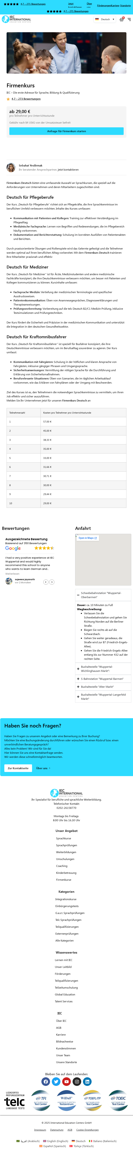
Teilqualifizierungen (66, 980)
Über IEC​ (61, 1020)
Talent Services (64, 1001)
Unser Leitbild (63, 967)
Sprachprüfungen (66, 845)
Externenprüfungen (66, 933)
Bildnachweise (64, 1041)
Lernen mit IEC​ (63, 960)
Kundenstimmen (66, 1048)
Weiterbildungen (66, 852)
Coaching (61, 866)
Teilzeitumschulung (66, 987)
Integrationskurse (65, 899)
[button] (105, 19)
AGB (58, 1027)
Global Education (65, 994)
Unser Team (63, 1055)
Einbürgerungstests (67, 906)
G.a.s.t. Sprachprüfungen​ (70, 913)
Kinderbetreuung (66, 872)
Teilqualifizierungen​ (67, 926)
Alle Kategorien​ (64, 940)
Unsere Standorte (66, 1062)
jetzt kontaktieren (68, 169)
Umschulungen (65, 859)
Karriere (61, 1034)
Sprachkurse (63, 838)
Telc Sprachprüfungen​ (68, 920)
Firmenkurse (63, 879)
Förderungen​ (62, 973)
